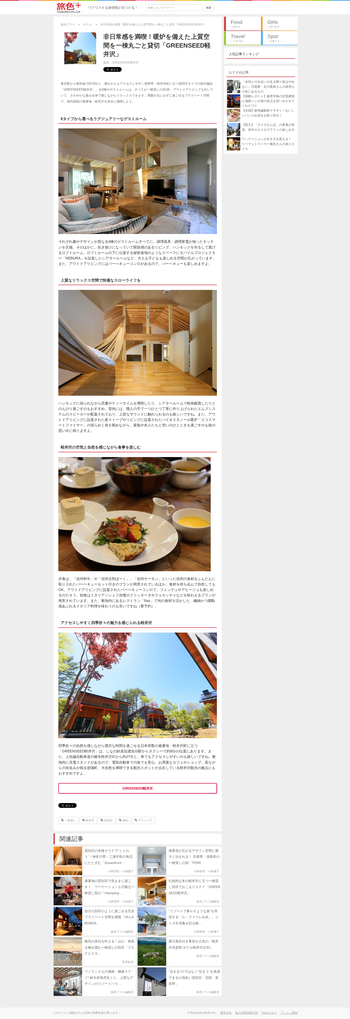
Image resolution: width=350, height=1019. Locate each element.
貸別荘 (108, 820)
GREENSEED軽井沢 (137, 788)
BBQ (125, 820)
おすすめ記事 (239, 72)
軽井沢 (89, 820)
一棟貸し (70, 820)
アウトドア (144, 820)
